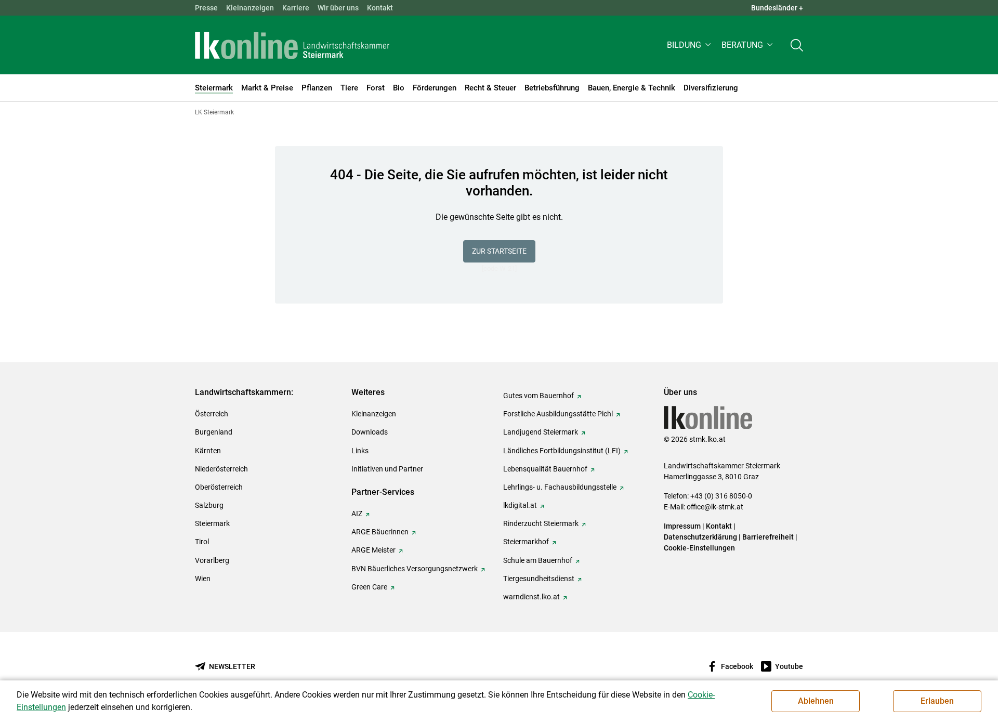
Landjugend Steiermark (540, 432)
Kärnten (208, 451)
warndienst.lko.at (531, 597)
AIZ (356, 513)
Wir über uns (338, 8)
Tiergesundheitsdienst (538, 578)
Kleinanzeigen (250, 8)
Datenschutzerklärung (700, 537)
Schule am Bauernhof (537, 560)
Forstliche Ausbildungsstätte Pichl (558, 414)
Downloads (369, 432)
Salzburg (209, 505)
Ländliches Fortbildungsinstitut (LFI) (562, 451)
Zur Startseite (499, 251)
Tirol (202, 541)
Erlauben (937, 701)
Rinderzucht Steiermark (541, 523)
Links (360, 451)
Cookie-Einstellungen (699, 548)
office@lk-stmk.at (715, 507)
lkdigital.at (520, 505)
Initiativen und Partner (387, 469)
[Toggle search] (797, 44)
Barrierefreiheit (768, 537)
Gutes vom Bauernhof (538, 395)
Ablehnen (816, 701)
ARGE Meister (373, 550)
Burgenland (213, 432)
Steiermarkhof (526, 541)
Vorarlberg (212, 560)
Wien (203, 578)
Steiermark (212, 523)
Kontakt (380, 8)
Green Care (369, 587)
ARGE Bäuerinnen (380, 532)
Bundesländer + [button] (777, 8)
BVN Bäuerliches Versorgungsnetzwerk (414, 569)
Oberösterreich (219, 487)
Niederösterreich (221, 469)
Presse (206, 8)
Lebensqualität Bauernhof (545, 469)
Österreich (211, 414)
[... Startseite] (292, 45)
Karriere (295, 8)
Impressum (682, 526)
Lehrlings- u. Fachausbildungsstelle (559, 487)
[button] (690, 45)
